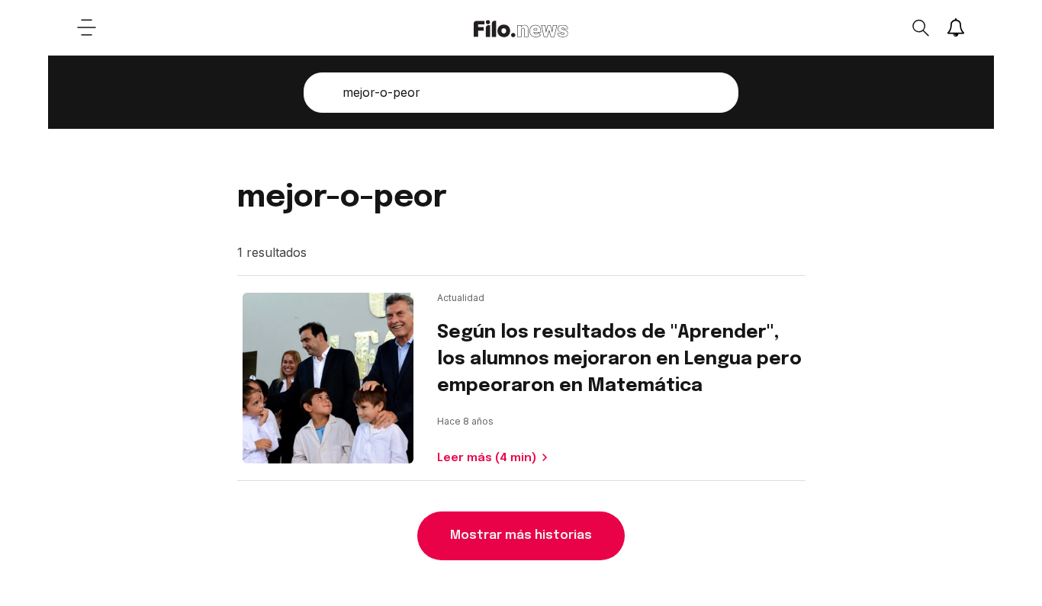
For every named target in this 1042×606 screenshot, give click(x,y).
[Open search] (920, 27)
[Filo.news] (521, 27)
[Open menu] (86, 27)
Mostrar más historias (521, 535)
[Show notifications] (956, 27)
